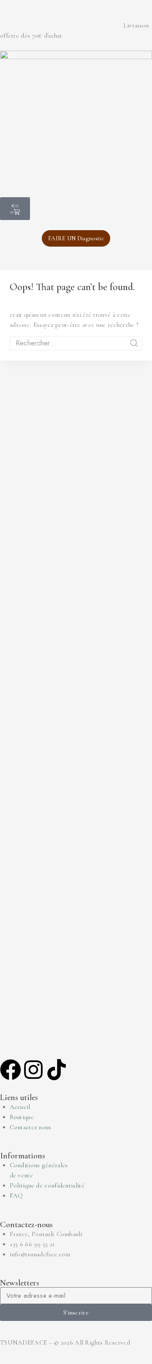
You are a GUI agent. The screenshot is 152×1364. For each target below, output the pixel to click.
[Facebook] (10, 1069)
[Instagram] (33, 1069)
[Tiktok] (56, 1069)
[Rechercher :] (76, 343)
